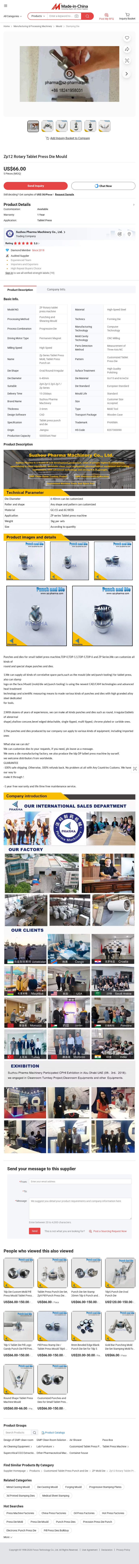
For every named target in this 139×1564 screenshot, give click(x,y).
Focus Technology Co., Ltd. (46, 1549)
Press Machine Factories (20, 1513)
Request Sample (64, 194)
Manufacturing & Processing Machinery (33, 26)
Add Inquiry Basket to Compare (70, 138)
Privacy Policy (123, 1549)
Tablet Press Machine (114, 1446)
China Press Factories (54, 1513)
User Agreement (90, 1549)
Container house (79, 1453)
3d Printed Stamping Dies (21, 1495)
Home (7, 26)
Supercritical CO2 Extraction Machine (20, 1453)
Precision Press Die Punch (97, 1521)
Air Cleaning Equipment (17, 1446)
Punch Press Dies (65, 1521)
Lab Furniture (44, 1446)
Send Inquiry (36, 185)
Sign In (9, 273)
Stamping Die (72, 26)
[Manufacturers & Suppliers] (69, 6)
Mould (59, 26)
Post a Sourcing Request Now (108, 1231)
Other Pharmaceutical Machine (54, 1453)
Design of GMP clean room (18, 1440)
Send (34, 1231)
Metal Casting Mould (18, 1487)
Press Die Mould (40, 1521)
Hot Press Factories (113, 1513)
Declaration (107, 1549)
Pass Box (107, 1440)
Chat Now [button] (105, 186)
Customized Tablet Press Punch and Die (92, 1446)
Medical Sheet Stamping (55, 1495)
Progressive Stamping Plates (105, 1487)
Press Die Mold (15, 1521)
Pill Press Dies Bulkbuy (56, 1530)
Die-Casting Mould (47, 1487)
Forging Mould (73, 1487)
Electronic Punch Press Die (21, 1530)
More (7, 1537)
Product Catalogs (55, 1432)
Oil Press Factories (84, 1513)
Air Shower (76, 1440)
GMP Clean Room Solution (51, 1440)
